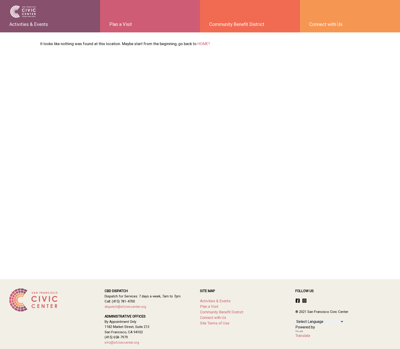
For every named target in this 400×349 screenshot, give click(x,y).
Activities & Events (28, 24)
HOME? (203, 43)
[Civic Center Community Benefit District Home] (23, 12)
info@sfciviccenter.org (122, 342)
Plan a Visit (120, 24)
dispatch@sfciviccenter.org (125, 307)
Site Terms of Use (214, 323)
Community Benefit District (236, 24)
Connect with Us (325, 24)
